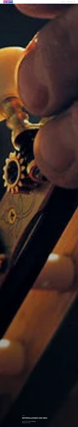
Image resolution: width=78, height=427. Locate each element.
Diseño (23, 415)
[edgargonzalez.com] (8, 1)
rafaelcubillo (33, 421)
